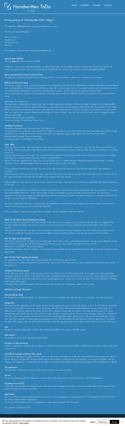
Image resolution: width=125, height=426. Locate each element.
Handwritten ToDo (32, 6)
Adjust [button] (92, 422)
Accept (114, 422)
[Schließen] (122, 422)
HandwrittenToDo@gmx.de (40, 50)
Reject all (102, 422)
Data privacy (24, 423)
